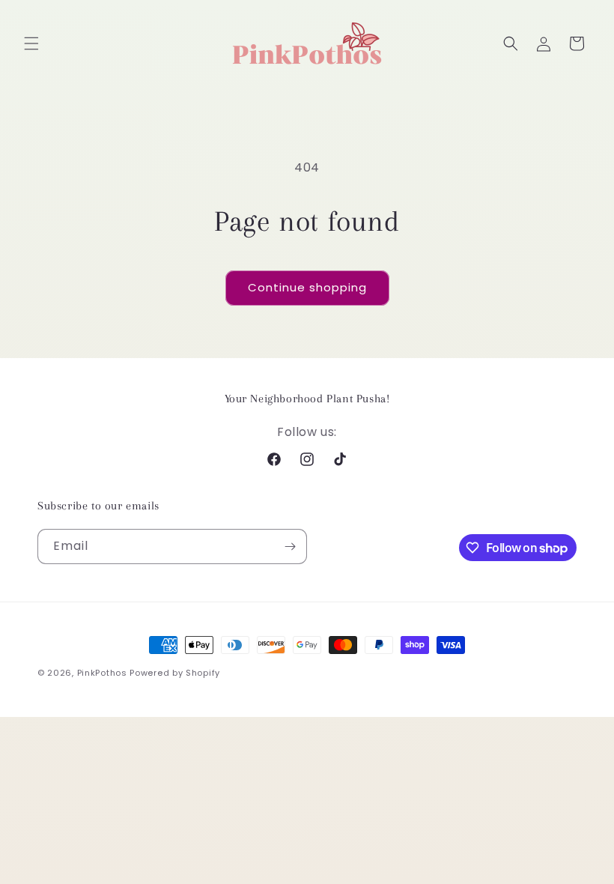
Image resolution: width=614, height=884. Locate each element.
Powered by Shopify (175, 673)
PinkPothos (102, 673)
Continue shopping (307, 287)
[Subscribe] (289, 546)
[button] (31, 43)
